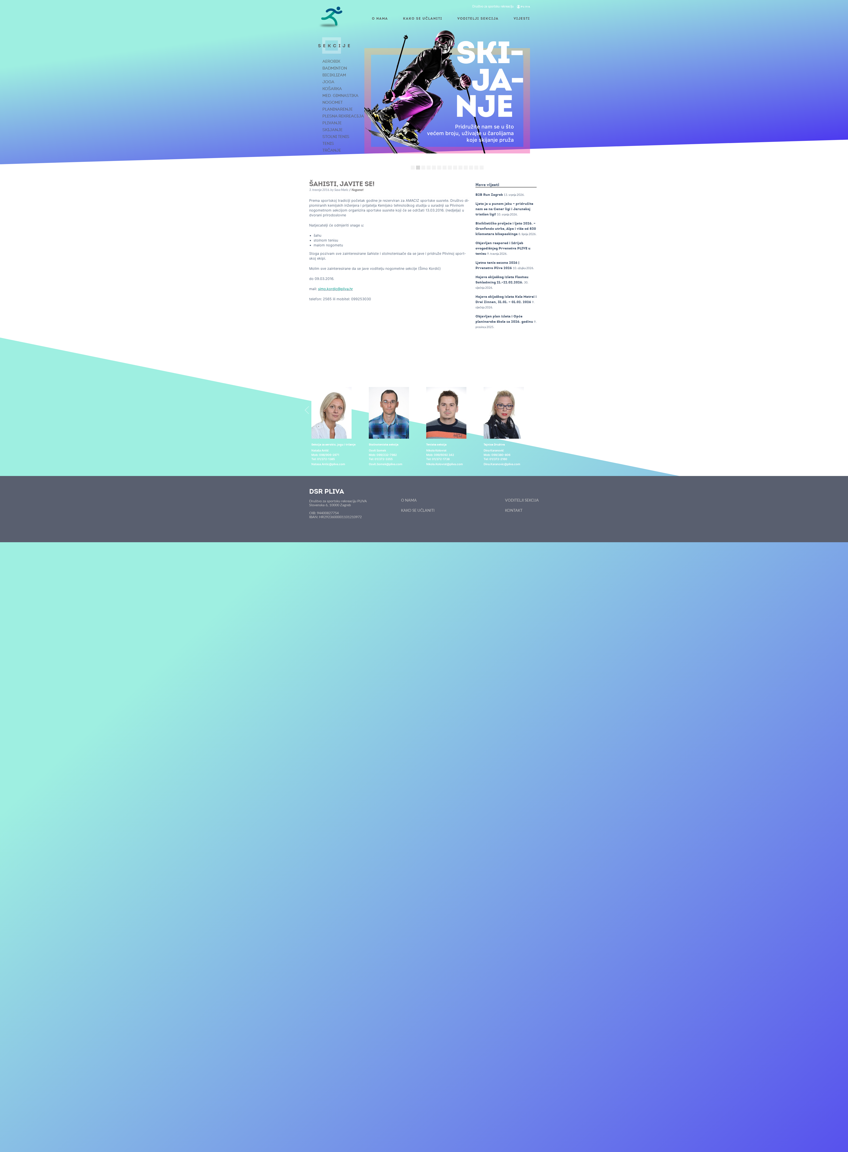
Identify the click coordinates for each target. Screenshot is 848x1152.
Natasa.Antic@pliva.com (328, 464)
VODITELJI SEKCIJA (478, 18)
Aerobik (331, 61)
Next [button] (541, 410)
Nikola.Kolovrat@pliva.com (444, 464)
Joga (328, 81)
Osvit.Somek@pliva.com (385, 464)
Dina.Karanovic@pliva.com (502, 464)
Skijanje (332, 129)
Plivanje (332, 123)
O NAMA (380, 18)
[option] (338, 427)
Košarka (332, 88)
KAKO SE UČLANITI (422, 18)
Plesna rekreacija (343, 116)
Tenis (328, 143)
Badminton (334, 68)
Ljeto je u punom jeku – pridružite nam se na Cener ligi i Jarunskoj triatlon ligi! (504, 209)
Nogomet (332, 102)
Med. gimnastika (340, 95)
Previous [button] (307, 410)
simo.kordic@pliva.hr (335, 289)
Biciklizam (334, 75)
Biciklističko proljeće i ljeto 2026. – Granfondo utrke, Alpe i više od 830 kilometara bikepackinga (505, 228)
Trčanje (331, 150)
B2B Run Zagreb (489, 194)
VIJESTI (522, 18)
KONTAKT (513, 510)
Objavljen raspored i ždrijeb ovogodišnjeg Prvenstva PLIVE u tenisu (502, 248)
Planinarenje (337, 109)
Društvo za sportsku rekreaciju (493, 6)
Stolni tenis (335, 136)
